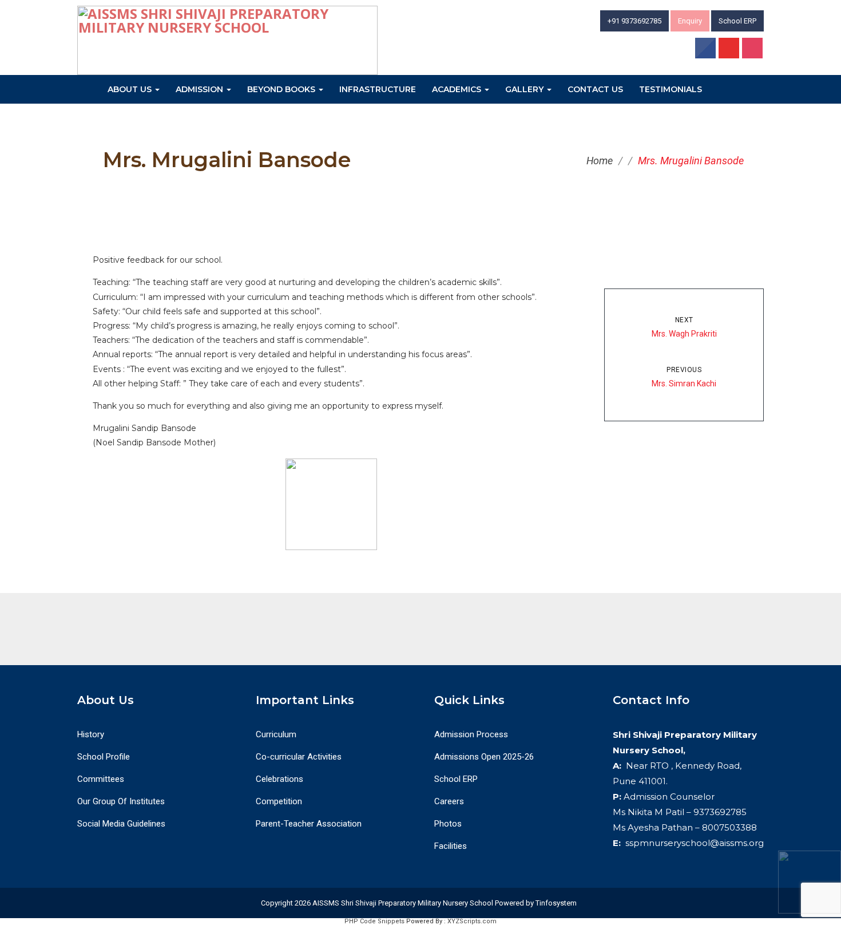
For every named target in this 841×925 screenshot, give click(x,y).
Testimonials (670, 89)
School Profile (103, 757)
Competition (279, 801)
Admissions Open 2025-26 (484, 757)
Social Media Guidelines (121, 824)
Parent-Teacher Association (309, 824)
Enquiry (690, 21)
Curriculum (276, 734)
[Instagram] (753, 50)
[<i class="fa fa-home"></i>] (88, 87)
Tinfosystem (556, 903)
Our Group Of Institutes (121, 801)
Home (599, 161)
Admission (200, 89)
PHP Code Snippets (374, 921)
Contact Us (595, 89)
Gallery (525, 89)
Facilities (450, 846)
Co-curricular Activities (299, 757)
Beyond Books (282, 89)
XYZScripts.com (472, 921)
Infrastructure (377, 89)
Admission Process (471, 734)
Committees (100, 779)
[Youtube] (729, 50)
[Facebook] (706, 50)
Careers (449, 801)
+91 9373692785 (634, 21)
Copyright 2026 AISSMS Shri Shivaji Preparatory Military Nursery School (376, 903)
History (90, 734)
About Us (131, 89)
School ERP (737, 21)
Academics (457, 89)
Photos (448, 824)
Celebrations (279, 779)
